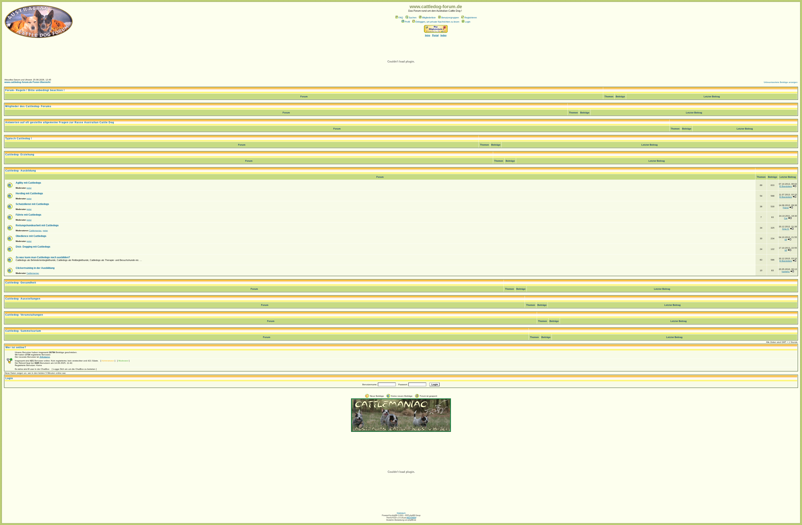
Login (467, 21)
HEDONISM (411, 517)
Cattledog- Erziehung (19, 154)
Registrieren (470, 17)
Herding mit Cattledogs (29, 193)
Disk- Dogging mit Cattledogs (33, 246)
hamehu (786, 271)
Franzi (786, 207)
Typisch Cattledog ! (18, 138)
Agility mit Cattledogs (28, 182)
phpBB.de (412, 520)
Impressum (401, 513)
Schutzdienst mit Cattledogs (32, 204)
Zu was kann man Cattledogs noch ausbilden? (43, 257)
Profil (407, 21)
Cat (785, 218)
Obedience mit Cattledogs (31, 236)
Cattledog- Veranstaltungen (24, 314)
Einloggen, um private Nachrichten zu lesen (437, 21)
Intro (427, 35)
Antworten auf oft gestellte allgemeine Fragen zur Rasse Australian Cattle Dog (59, 122)
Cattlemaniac (35, 230)
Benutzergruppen (450, 17)
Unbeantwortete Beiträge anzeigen (781, 82)
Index (443, 35)
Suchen (412, 17)
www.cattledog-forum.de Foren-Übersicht (27, 82)
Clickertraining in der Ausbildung (35, 268)
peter (29, 188)
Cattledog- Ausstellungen (22, 298)
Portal (435, 35)
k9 (786, 239)
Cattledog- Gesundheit (20, 282)
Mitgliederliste (429, 17)
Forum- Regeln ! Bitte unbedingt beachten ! (35, 90)
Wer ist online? (15, 347)
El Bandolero (785, 186)
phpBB (394, 515)
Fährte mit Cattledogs (28, 214)
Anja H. (785, 229)
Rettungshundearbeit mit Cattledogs (37, 225)
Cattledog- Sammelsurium (23, 330)
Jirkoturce (44, 357)
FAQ (400, 17)
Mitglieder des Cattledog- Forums (28, 106)
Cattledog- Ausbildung (20, 170)
